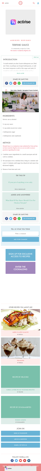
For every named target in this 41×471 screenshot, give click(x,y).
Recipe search (26, 40)
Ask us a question (20, 439)
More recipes (15, 40)
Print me (36, 57)
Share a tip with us (20, 445)
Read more (20, 73)
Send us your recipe (20, 433)
